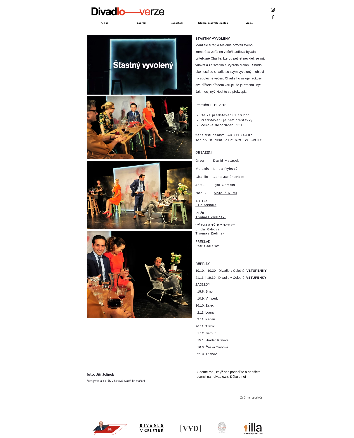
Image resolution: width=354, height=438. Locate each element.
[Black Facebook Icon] (272, 17)
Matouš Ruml (225, 193)
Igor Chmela (224, 185)
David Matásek (226, 160)
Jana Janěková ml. (230, 177)
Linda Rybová (225, 169)
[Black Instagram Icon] (272, 9)
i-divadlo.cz (220, 376)
